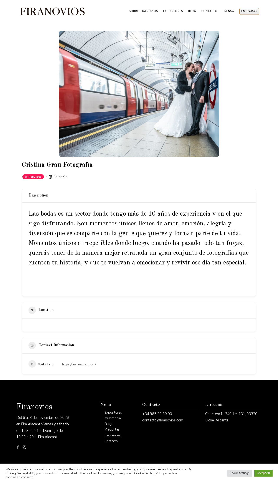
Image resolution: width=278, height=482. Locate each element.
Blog (192, 11)
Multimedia (113, 418)
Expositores (173, 11)
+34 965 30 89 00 (157, 413)
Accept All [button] (263, 473)
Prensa (228, 11)
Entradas (249, 11)
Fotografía (60, 176)
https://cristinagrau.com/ (79, 364)
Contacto (209, 11)
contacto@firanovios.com (162, 420)
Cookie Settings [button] (240, 473)
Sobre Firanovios (143, 11)
